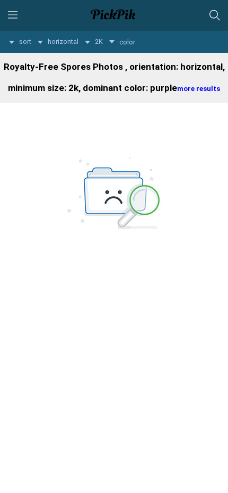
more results (198, 89)
